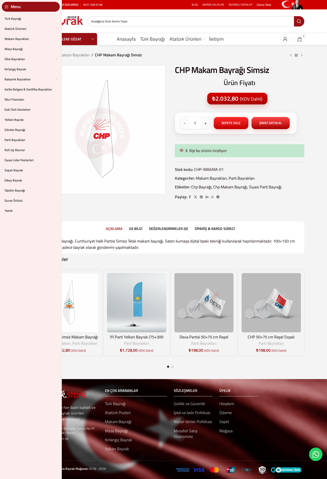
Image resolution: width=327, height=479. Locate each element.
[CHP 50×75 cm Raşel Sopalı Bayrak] (271, 302)
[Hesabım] (285, 39)
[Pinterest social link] (201, 197)
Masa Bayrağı (116, 431)
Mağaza (226, 431)
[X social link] (195, 197)
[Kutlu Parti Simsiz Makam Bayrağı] (69, 302)
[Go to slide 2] (172, 367)
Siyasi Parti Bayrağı (265, 187)
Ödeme (225, 412)
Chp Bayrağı (201, 187)
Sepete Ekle (231, 123)
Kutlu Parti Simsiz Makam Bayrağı (69, 337)
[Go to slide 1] (168, 367)
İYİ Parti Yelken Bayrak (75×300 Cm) (136, 340)
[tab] (114, 229)
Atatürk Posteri (118, 412)
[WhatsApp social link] (212, 197)
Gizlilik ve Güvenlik (189, 403)
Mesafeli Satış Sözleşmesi (185, 433)
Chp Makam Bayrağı (230, 187)
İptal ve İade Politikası (192, 412)
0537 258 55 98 (92, 4)
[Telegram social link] (218, 197)
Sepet (224, 421)
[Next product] (301, 55)
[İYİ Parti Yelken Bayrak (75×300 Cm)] (136, 302)
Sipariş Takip (264, 4)
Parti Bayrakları (242, 178)
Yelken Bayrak (117, 449)
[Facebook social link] (190, 197)
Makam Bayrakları (74, 55)
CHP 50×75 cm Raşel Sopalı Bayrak (271, 340)
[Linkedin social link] (207, 197)
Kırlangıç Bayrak (118, 440)
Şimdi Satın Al (270, 123)
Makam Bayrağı (118, 421)
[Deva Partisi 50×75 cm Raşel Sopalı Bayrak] (204, 302)
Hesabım (226, 403)
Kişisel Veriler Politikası (193, 421)
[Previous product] (291, 55)
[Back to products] (296, 55)
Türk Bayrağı (115, 403)
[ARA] (299, 21)
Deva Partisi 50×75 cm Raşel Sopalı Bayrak (204, 340)
